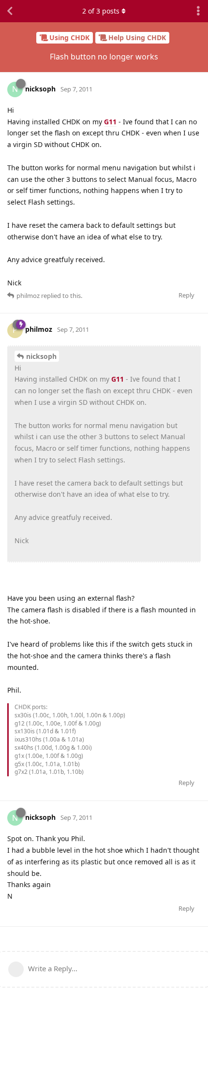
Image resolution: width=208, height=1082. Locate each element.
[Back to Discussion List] (9, 11)
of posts (100, 10)
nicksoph (41, 356)
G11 (110, 121)
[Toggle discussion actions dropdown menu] (198, 11)
